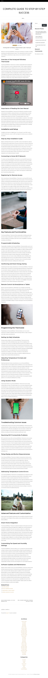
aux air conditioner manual (7, 588)
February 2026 (24, 628)
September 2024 (24, 650)
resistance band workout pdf (41, 40)
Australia (24, 659)
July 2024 (24, 653)
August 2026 (24, 621)
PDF (24, 666)
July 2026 (24, 622)
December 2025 (24, 630)
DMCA (23, 18)
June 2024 (24, 654)
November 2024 (24, 647)
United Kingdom (24, 668)
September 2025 (24, 634)
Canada (24, 661)
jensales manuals (5, 586)
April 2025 (24, 641)
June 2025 (24, 638)
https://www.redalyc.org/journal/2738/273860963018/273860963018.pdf (41, 33)
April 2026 (24, 625)
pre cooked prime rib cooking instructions (25, 601)
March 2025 (24, 642)
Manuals (14, 45)
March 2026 (24, 626)
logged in (7, 612)
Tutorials (24, 667)
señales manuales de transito (8, 592)
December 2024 (24, 646)
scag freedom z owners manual (8, 590)
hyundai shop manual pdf (40, 42)
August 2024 (24, 651)
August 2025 (24, 636)
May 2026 (24, 624)
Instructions (24, 663)
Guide (24, 662)
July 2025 (24, 637)
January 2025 (24, 645)
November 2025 (24, 632)
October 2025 (24, 633)
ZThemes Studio (37, 674)
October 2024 (24, 649)
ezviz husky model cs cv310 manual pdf (8, 601)
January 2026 (24, 629)
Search (36, 23)
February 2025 (24, 643)
